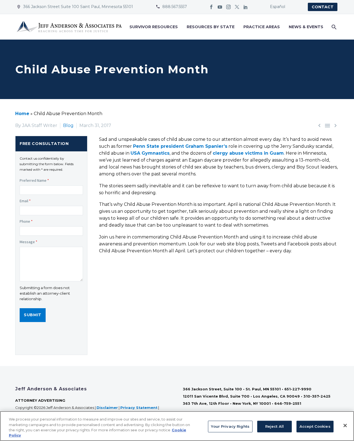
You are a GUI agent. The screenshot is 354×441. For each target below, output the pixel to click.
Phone (26, 221)
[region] (177, 426)
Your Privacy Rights (230, 426)
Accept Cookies (315, 426)
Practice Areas (261, 26)
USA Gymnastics (150, 153)
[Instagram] (228, 7)
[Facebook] (211, 7)
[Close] (345, 425)
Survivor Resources (153, 26)
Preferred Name (34, 180)
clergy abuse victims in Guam (248, 153)
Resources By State (211, 26)
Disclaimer (107, 408)
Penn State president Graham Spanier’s (180, 146)
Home (22, 113)
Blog (68, 125)
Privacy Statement (138, 408)
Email (25, 200)
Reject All (274, 426)
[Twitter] (237, 7)
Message (28, 241)
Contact (323, 6)
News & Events (306, 26)
